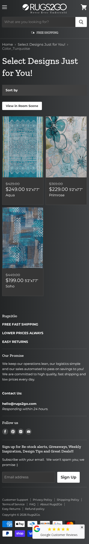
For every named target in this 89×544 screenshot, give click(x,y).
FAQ (32, 504)
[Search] (81, 22)
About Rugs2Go (51, 504)
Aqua (10, 195)
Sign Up (68, 477)
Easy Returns (11, 509)
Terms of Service (13, 504)
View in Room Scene (22, 106)
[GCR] (37, 529)
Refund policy (34, 509)
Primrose (57, 195)
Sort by (12, 90)
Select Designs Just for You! (41, 45)
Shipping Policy (68, 499)
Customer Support (15, 499)
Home (7, 45)
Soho (10, 286)
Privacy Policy (42, 499)
